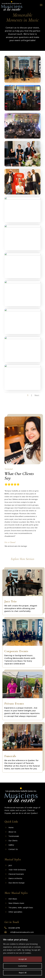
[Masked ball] (22, 366)
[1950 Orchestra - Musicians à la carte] (22, 338)
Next (36, 395)
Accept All (22, 959)
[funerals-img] (22, 166)
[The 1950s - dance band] (22, 194)
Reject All (22, 972)
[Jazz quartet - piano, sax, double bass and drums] (22, 110)
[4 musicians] (22, 310)
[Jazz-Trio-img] (22, 199)
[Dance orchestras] (22, 138)
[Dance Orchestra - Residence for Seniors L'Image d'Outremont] (22, 227)
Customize (22, 966)
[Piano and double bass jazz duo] (22, 255)
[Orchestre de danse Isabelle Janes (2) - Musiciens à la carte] (22, 82)
